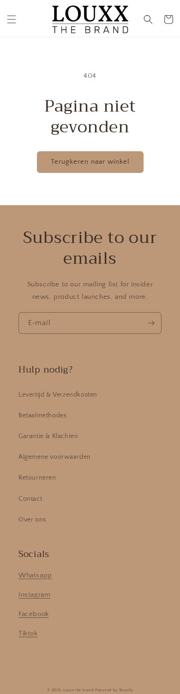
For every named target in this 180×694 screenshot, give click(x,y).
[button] (11, 19)
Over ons (32, 519)
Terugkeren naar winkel (90, 162)
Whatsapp (35, 575)
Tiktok (28, 633)
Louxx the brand (78, 690)
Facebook (33, 614)
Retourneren (37, 477)
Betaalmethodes (42, 415)
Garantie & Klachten (48, 436)
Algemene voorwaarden (54, 457)
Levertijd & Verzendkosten (57, 394)
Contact (30, 499)
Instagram (34, 595)
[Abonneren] (151, 323)
